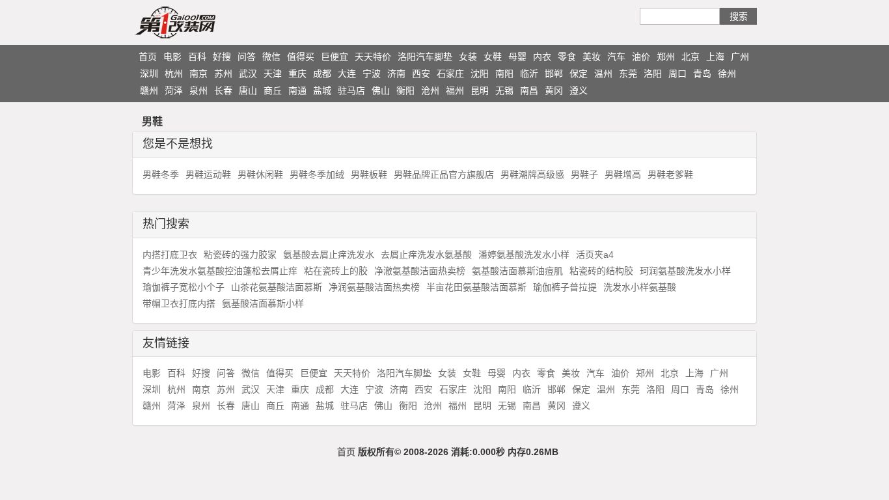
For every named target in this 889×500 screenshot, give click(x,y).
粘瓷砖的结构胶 (601, 271)
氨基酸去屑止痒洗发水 (328, 254)
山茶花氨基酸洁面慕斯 (276, 287)
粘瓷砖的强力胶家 (240, 254)
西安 (421, 73)
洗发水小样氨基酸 (639, 287)
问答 (247, 56)
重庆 (297, 73)
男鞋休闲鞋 (260, 174)
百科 (197, 56)
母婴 (517, 56)
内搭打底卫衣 (170, 254)
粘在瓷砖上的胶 (336, 271)
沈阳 (480, 73)
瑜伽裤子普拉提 (565, 287)
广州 (740, 56)
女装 (468, 56)
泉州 (198, 90)
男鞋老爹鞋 (670, 174)
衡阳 (405, 90)
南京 (198, 73)
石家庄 (450, 73)
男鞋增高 (623, 174)
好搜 (222, 56)
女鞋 (493, 56)
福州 (455, 90)
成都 (322, 73)
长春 (223, 90)
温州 (603, 73)
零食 (567, 56)
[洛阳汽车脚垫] (200, 22)
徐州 (727, 73)
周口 (677, 73)
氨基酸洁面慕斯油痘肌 (517, 271)
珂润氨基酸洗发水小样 (685, 271)
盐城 (322, 90)
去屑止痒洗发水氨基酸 (426, 254)
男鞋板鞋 (369, 174)
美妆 (591, 56)
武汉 (248, 73)
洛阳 (653, 73)
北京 (690, 56)
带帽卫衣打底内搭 (179, 303)
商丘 (273, 90)
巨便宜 (334, 56)
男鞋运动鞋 (208, 174)
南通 (297, 90)
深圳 (149, 73)
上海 (715, 56)
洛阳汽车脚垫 (425, 56)
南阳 (504, 73)
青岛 (702, 73)
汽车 (616, 56)
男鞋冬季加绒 (317, 174)
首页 (148, 56)
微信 (271, 56)
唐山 (248, 90)
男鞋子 (584, 174)
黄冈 (554, 90)
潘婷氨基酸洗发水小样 (523, 254)
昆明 (480, 90)
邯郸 (554, 73)
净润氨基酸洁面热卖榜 (374, 287)
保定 (578, 73)
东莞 (628, 73)
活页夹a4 (595, 254)
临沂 (529, 73)
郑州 (666, 56)
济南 (396, 73)
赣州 (149, 90)
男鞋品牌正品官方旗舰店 (444, 174)
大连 (347, 73)
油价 (641, 56)
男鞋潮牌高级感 (532, 174)
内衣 (542, 56)
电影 (172, 56)
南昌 (529, 90)
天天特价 (373, 56)
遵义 (578, 90)
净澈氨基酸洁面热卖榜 (419, 271)
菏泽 (174, 90)
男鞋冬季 (161, 174)
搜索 (739, 16)
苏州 (223, 73)
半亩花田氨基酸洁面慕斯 (476, 287)
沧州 (430, 90)
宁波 (371, 73)
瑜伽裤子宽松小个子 (184, 287)
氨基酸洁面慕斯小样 (263, 303)
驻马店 (351, 90)
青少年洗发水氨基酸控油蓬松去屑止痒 (220, 271)
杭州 (174, 73)
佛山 (381, 90)
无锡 (504, 90)
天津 (273, 73)
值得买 (300, 56)
